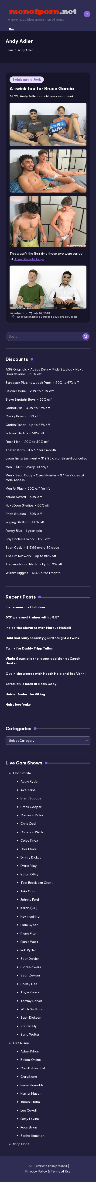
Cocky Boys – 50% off (23, 416)
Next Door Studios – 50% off (28, 505)
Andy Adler (24, 316)
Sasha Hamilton (33, 1136)
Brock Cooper (31, 807)
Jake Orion (28, 891)
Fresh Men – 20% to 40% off (27, 442)
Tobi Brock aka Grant (37, 883)
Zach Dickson (31, 1017)
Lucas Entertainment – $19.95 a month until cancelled (46, 458)
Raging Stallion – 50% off (25, 522)
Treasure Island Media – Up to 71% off (34, 564)
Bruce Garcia (68, 316)
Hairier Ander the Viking (25, 694)
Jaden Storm (30, 1102)
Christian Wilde (32, 832)
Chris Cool (28, 823)
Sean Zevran (30, 975)
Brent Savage (31, 798)
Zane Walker (30, 1034)
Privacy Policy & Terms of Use (48, 1171)
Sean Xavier (30, 959)
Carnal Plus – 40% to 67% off (28, 408)
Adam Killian (30, 1051)
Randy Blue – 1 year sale (24, 531)
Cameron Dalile (32, 815)
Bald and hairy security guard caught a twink (42, 638)
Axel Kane (28, 790)
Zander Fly (29, 1026)
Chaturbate (22, 773)
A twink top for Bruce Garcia (42, 88)
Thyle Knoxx (30, 992)
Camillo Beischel (33, 1068)
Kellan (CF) (29, 908)
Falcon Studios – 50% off (25, 433)
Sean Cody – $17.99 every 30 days (32, 547)
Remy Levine (30, 1119)
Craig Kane (29, 1076)
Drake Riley (29, 866)
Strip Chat (21, 1144)
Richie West (29, 942)
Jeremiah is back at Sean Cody (31, 684)
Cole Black (29, 849)
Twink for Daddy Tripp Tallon (29, 648)
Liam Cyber (29, 925)
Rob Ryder (28, 950)
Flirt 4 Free (21, 1043)
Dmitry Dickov (31, 857)
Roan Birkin (29, 1127)
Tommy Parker (31, 1001)
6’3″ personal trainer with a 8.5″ (32, 617)
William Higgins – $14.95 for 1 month (33, 573)
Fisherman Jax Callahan (25, 607)
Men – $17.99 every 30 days (27, 467)
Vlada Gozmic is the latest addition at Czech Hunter (43, 660)
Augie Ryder (30, 781)
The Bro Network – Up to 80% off (31, 556)
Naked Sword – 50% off (24, 497)
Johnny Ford (30, 899)
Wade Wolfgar (32, 1009)
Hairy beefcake (18, 704)
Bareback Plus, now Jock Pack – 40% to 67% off (42, 382)
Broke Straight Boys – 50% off (29, 399)
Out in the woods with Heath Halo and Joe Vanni (46, 674)
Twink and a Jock (26, 79)
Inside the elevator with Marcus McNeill (38, 628)
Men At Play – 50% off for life (28, 488)
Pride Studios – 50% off (24, 514)
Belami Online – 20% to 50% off (30, 391)
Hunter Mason (31, 1093)
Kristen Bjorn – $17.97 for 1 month (31, 450)
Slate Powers (31, 967)
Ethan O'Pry (29, 874)
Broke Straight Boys (29, 259)
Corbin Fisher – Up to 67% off (28, 425)
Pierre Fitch (29, 933)
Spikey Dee (29, 984)
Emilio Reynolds (32, 1085)
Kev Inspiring (30, 916)
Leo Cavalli (29, 1110)
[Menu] (11, 29)
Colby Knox (29, 840)
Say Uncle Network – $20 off (28, 539)
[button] (85, 336)
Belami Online (31, 1060)
